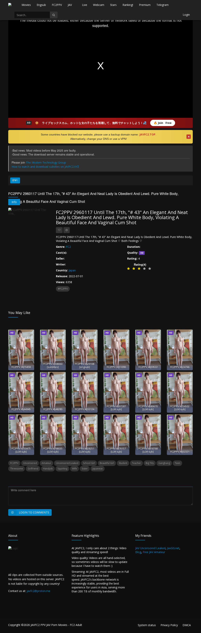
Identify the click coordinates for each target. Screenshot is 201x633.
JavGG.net (173, 548)
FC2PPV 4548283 (52, 409)
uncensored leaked (67, 463)
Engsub (41, 5)
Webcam (98, 5)
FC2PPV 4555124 (84, 409)
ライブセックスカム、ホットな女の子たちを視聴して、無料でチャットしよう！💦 (94, 123)
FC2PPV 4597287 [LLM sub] (116, 407)
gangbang (164, 463)
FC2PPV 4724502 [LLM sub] (179, 407)
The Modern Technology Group (46, 162)
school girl (89, 463)
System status (147, 625)
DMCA (187, 625)
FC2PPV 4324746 (179, 367)
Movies (26, 5)
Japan (72, 270)
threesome (16, 468)
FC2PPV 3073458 (21, 367)
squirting (62, 468)
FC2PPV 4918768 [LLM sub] (148, 450)
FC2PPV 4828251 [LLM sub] (84, 450)
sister (85, 468)
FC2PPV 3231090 (116, 367)
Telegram (162, 5)
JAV (70, 5)
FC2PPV (57, 5)
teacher (136, 463)
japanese (97, 468)
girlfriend (33, 468)
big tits (150, 463)
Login (186, 14)
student (123, 463)
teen (177, 463)
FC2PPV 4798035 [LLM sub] (52, 450)
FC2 (68, 247)
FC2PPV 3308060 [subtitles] (52, 365)
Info (14, 202)
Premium (145, 5)
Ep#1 (15, 180)
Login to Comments (34, 512)
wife (74, 468)
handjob (48, 468)
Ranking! (127, 5)
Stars (113, 5)
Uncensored (30, 463)
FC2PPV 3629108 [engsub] (84, 365)
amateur (46, 463)
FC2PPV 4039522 (148, 367)
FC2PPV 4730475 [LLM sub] (21, 450)
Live (84, 5)
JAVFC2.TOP (147, 134)
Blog (138, 552)
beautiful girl (107, 463)
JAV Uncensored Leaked (150, 548)
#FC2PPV (63, 288)
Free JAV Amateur (154, 552)
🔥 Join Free (163, 123)
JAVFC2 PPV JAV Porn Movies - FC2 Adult (56, 625)
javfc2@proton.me (38, 591)
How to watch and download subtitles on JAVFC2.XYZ (45, 166)
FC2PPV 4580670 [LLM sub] (148, 407)
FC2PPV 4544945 (21, 409)
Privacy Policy (169, 625)
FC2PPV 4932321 (179, 451)
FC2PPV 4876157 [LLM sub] (116, 450)
